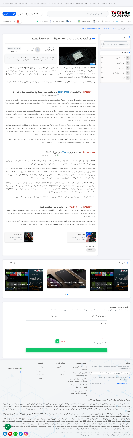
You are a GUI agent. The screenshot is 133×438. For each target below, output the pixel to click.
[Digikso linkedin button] (5, 434)
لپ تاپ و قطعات (108, 21)
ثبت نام (62, 375)
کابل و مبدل (72, 21)
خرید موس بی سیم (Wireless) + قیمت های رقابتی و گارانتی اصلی (78, 393)
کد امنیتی (104, 339)
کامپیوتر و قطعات (85, 21)
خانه (129, 29)
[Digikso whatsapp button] (15, 434)
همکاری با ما (39, 371)
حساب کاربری (61, 367)
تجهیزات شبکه (42, 21)
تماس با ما (40, 375)
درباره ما (41, 378)
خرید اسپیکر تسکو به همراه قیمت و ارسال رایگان (79, 386)
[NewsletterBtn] (91, 373)
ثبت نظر (66, 350)
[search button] (49, 14)
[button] (23, 14)
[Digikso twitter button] (21, 434)
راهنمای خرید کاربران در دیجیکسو (80, 368)
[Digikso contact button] (8, 427)
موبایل (97, 21)
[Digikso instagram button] (26, 434)
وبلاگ (41, 367)
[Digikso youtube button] (10, 434)
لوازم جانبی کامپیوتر (124, 21)
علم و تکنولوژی (121, 29)
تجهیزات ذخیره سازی (58, 21)
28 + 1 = (62, 341)
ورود (64, 371)
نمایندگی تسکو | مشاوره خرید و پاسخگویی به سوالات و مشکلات (77, 380)
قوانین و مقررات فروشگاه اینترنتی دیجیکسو (79, 374)
